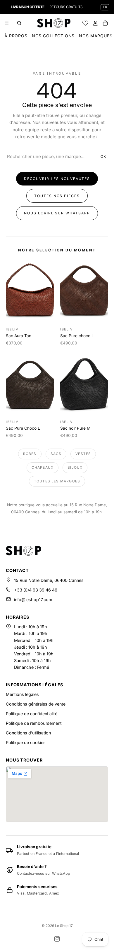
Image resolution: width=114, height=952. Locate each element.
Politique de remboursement (34, 723)
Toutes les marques (57, 481)
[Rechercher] (19, 23)
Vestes (83, 454)
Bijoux (75, 468)
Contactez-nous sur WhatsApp (43, 873)
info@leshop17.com (33, 599)
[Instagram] (57, 938)
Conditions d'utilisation (28, 732)
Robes (30, 454)
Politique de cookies (26, 742)
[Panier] (105, 23)
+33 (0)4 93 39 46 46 (35, 589)
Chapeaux (42, 468)
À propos (15, 35)
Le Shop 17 (64, 925)
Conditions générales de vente (35, 703)
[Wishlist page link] (85, 23)
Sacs (56, 454)
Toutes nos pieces (57, 196)
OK (104, 157)
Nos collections (53, 35)
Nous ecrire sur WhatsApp (57, 213)
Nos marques (95, 35)
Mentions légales (22, 694)
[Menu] (6, 23)
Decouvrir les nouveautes (57, 178)
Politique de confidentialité (31, 713)
